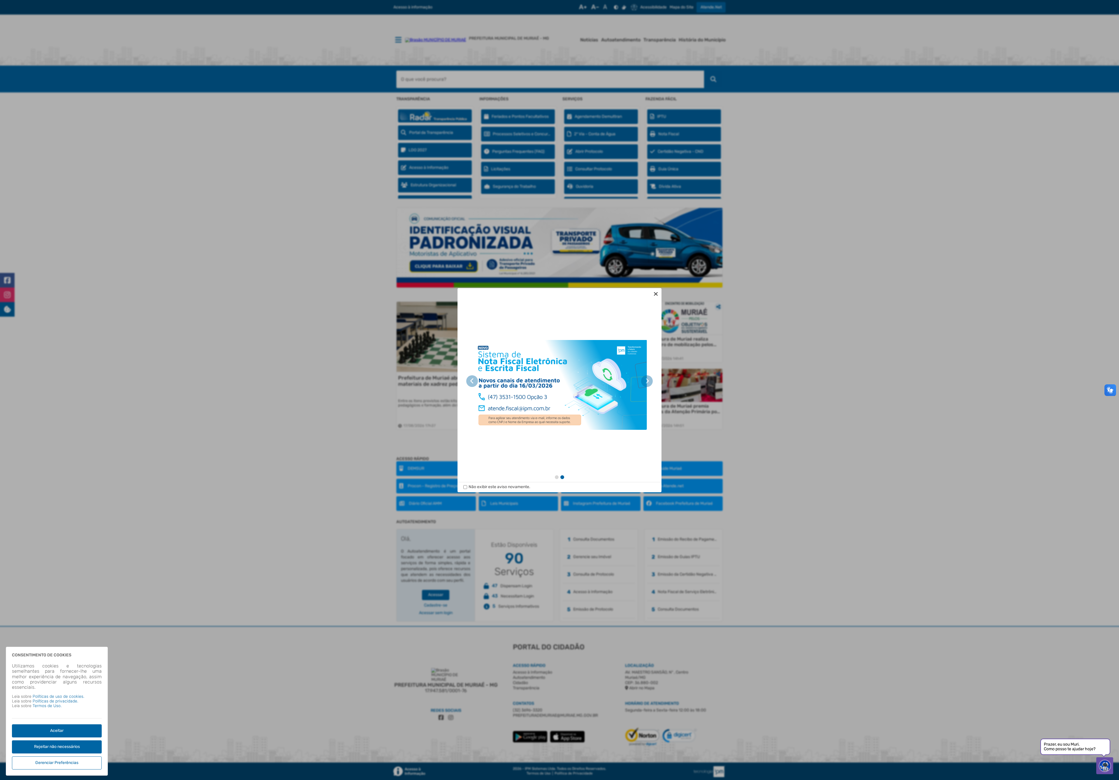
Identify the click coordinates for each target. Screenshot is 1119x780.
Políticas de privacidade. (55, 701)
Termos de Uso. (47, 705)
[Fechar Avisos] (655, 294)
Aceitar (57, 730)
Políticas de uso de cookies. (58, 696)
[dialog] (559, 390)
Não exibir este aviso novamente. (499, 487)
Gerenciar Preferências (56, 762)
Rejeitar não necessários (57, 746)
